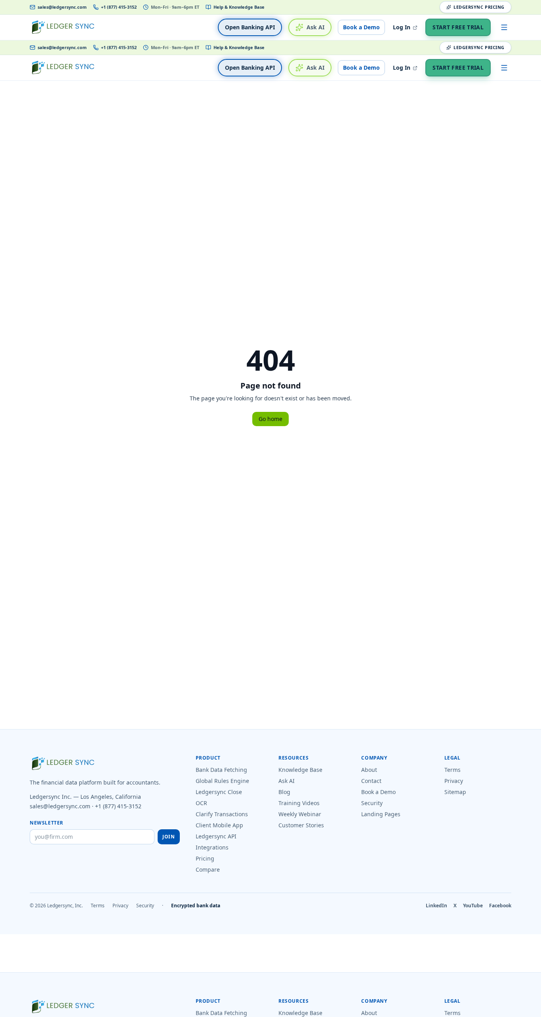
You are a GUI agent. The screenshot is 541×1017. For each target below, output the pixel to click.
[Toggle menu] (504, 27)
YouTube (473, 906)
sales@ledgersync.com (62, 7)
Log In (402, 27)
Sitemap (455, 792)
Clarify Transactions (222, 814)
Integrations (212, 847)
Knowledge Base (300, 769)
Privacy (453, 781)
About (369, 769)
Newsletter (46, 823)
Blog (284, 792)
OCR (201, 803)
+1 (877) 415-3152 (119, 7)
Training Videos (299, 803)
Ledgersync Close (219, 792)
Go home (270, 419)
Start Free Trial (458, 27)
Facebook (500, 906)
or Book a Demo (358, 1012)
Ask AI (315, 27)
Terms (452, 769)
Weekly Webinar (299, 814)
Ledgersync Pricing (479, 7)
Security (372, 803)
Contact (371, 781)
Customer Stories (301, 825)
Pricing (205, 858)
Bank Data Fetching (221, 769)
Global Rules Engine (222, 781)
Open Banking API (250, 27)
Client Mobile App (219, 825)
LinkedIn (436, 906)
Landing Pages (380, 814)
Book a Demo (361, 27)
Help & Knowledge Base (239, 7)
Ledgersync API (216, 836)
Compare (208, 869)
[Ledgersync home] (63, 27)
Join (168, 836)
